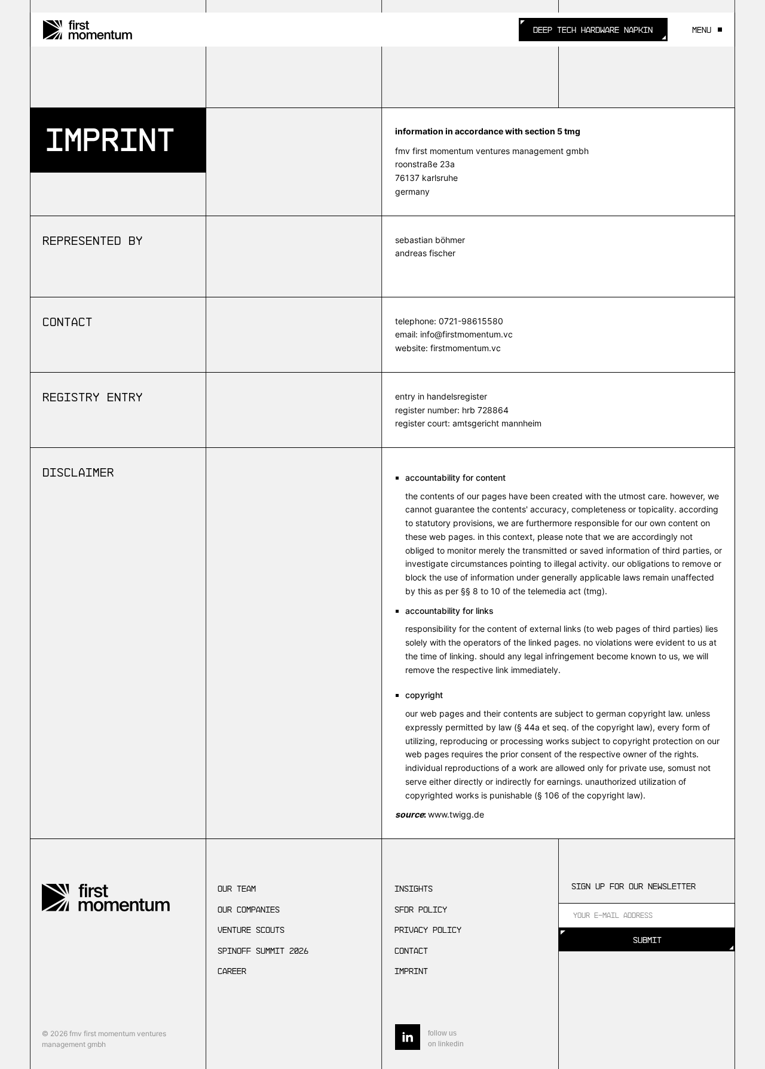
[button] (703, 30)
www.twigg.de (456, 814)
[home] (87, 29)
